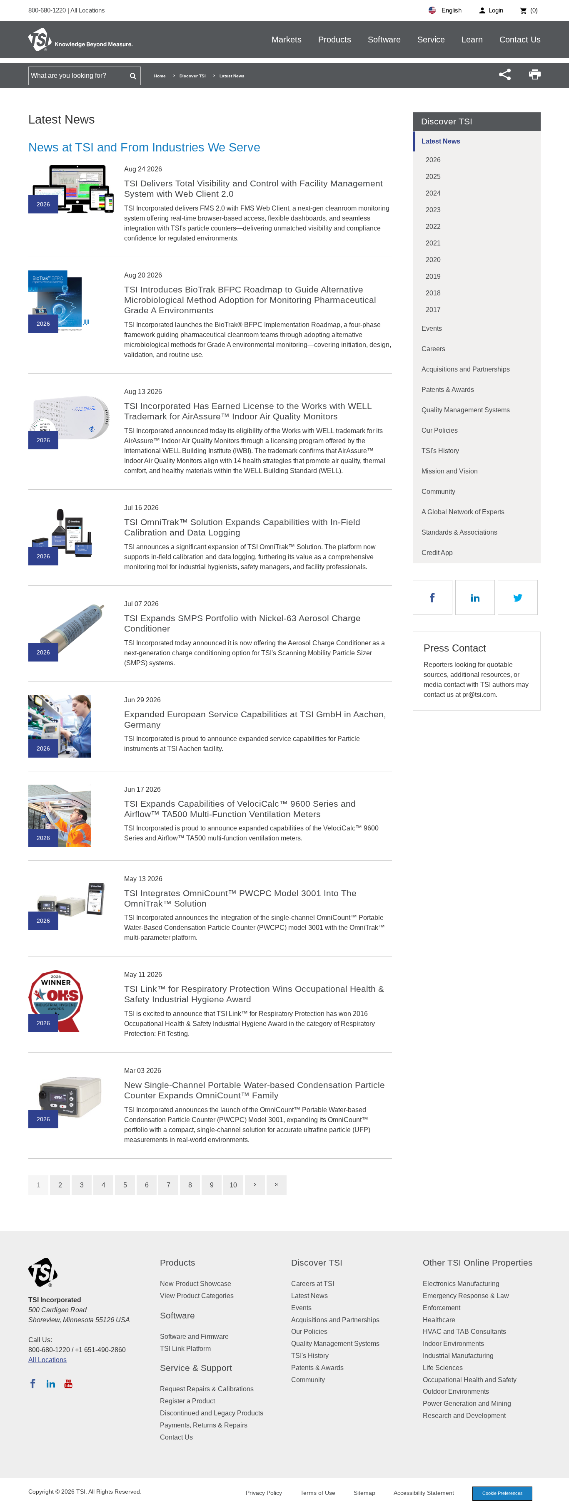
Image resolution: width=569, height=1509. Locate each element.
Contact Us (520, 39)
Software (384, 39)
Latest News (441, 141)
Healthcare (439, 1319)
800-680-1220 (47, 10)
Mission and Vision (450, 471)
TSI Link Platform (185, 1348)
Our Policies (440, 430)
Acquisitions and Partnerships (466, 369)
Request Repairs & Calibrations (207, 1389)
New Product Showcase (195, 1283)
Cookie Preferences (502, 1493)
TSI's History (440, 450)
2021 (433, 243)
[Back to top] (558, 1498)
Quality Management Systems (466, 410)
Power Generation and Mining (467, 1403)
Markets (287, 39)
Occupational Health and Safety (470, 1379)
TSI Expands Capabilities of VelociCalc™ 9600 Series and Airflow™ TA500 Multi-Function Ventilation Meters (240, 809)
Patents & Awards (448, 389)
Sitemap (364, 1492)
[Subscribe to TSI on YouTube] (68, 1383)
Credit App (437, 552)
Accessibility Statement (424, 1492)
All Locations (87, 10)
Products (334, 39)
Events (432, 328)
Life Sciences (443, 1367)
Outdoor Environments (456, 1391)
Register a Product (187, 1401)
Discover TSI (193, 76)
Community (438, 491)
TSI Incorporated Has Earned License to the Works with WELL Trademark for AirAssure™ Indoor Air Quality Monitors (248, 411)
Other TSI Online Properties (478, 1262)
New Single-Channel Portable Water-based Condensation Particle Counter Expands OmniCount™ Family (254, 1090)
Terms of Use (317, 1492)
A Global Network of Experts (463, 511)
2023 (433, 209)
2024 (433, 193)
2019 (433, 276)
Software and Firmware (194, 1336)
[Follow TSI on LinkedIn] (50, 1383)
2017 (433, 309)
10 (233, 1185)
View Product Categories (197, 1295)
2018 (433, 293)
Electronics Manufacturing (461, 1283)
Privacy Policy (264, 1492)
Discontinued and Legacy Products (211, 1413)
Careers (433, 348)
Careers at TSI (312, 1283)
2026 (433, 160)
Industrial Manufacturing (458, 1355)
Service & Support (196, 1368)
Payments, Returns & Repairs (203, 1425)
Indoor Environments (453, 1343)
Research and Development (464, 1415)
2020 (433, 259)
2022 (433, 226)
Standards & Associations (459, 532)
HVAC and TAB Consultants (464, 1331)
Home (160, 76)
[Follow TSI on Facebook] (32, 1383)
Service (431, 39)
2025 (433, 176)
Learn (472, 39)
